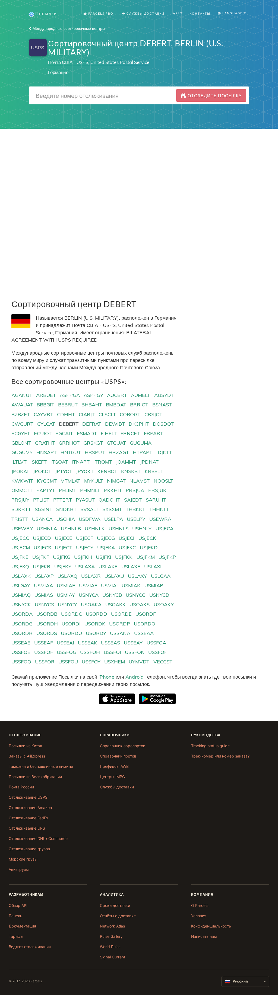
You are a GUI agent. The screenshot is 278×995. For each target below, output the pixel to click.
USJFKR (41, 566)
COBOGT (130, 414)
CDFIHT (66, 414)
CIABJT (87, 414)
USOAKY (164, 604)
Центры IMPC (112, 776)
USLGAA (160, 576)
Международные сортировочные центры (68, 28)
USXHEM (114, 662)
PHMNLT (90, 490)
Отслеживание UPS (27, 828)
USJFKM (146, 557)
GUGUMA (140, 443)
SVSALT (89, 509)
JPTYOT (63, 471)
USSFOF (43, 652)
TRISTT (19, 519)
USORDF (145, 614)
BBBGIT (45, 405)
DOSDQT (163, 424)
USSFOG (66, 652)
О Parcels (199, 905)
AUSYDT (164, 395)
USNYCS (44, 604)
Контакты (200, 13)
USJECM (20, 547)
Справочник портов (118, 756)
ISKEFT (38, 462)
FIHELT (109, 433)
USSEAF (43, 643)
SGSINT (43, 509)
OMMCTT (22, 490)
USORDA (22, 614)
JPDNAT (149, 462)
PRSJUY (20, 500)
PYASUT (85, 500)
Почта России (21, 787)
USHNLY (141, 528)
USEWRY (22, 528)
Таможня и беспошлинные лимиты (41, 766)
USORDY (96, 633)
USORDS (46, 633)
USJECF (84, 538)
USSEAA (144, 633)
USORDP (119, 624)
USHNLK (95, 528)
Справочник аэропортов (122, 745)
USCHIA (65, 519)
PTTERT (62, 500)
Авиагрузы (19, 869)
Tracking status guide (210, 745)
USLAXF (130, 566)
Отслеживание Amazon (30, 807)
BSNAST (162, 405)
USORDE (121, 614)
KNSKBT (131, 471)
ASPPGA (70, 395)
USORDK (94, 624)
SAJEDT (133, 500)
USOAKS (139, 604)
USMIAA (43, 585)
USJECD (42, 538)
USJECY (84, 547)
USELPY (136, 519)
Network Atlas (112, 926)
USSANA (120, 633)
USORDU (71, 633)
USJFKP (167, 557)
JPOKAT (20, 471)
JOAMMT (126, 462)
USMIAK (131, 585)
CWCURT (22, 424)
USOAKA (91, 604)
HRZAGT (119, 452)
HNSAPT (46, 452)
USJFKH (83, 557)
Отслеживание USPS (28, 797)
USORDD (96, 614)
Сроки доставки (115, 905)
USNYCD (159, 595)
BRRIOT (139, 405)
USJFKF (40, 557)
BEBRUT (68, 405)
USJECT (63, 547)
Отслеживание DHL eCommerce (38, 838)
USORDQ (144, 624)
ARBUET (46, 395)
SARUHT (156, 500)
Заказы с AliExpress (27, 756)
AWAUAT (22, 405)
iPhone (106, 677)
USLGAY (20, 585)
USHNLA (47, 528)
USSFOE (20, 652)
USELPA (113, 519)
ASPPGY (93, 395)
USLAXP (44, 576)
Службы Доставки (145, 13)
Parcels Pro (100, 13)
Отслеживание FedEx (28, 818)
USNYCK (21, 604)
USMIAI (109, 585)
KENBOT (107, 471)
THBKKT (135, 509)
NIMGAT (116, 481)
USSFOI (112, 652)
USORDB (46, 614)
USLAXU (114, 576)
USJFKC (127, 547)
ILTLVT (19, 462)
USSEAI (65, 643)
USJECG (106, 538)
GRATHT (45, 443)
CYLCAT (46, 424)
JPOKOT (42, 471)
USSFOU (68, 662)
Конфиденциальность (211, 926)
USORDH (47, 624)
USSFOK (134, 652)
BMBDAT (116, 405)
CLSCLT (107, 414)
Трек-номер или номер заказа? (220, 756)
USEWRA (160, 519)
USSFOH (90, 652)
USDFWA (89, 519)
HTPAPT (142, 452)
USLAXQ (67, 576)
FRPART (153, 433)
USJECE (63, 538)
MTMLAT (70, 481)
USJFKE (20, 557)
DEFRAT (91, 424)
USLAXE (108, 566)
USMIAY (66, 595)
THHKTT (159, 509)
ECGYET (20, 433)
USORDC (71, 614)
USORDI (71, 624)
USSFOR (45, 662)
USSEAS (110, 643)
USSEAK (87, 643)
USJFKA (106, 547)
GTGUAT (116, 443)
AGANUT (21, 395)
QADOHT (109, 500)
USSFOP (158, 652)
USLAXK (21, 576)
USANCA (42, 519)
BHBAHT (91, 405)
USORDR (22, 633)
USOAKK (115, 604)
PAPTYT (45, 490)
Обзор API (18, 905)
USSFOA (156, 643)
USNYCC (135, 595)
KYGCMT (47, 481)
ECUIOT (43, 433)
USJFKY (62, 566)
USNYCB (112, 595)
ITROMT (102, 462)
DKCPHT (139, 424)
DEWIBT (115, 424)
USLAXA (85, 566)
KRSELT (154, 471)
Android (134, 677)
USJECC (20, 538)
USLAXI (153, 566)
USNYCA (89, 595)
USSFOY (91, 662)
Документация (22, 926)
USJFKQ (20, 566)
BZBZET (20, 414)
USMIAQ (21, 595)
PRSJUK (157, 490)
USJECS (42, 547)
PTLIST (41, 500)
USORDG (22, 624)
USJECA (164, 528)
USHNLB (71, 528)
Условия (198, 915)
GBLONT (21, 443)
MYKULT (93, 481)
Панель (15, 915)
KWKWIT (22, 481)
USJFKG (61, 557)
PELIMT (67, 490)
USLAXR (91, 576)
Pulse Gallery (111, 936)
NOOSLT (163, 481)
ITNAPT (81, 462)
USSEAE (20, 643)
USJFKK (123, 557)
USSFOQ (21, 662)
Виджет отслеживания (30, 946)
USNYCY (67, 604)
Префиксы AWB (114, 766)
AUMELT (140, 395)
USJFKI (103, 557)
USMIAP (153, 585)
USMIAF (88, 585)
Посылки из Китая (25, 745)
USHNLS (118, 528)
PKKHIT (113, 490)
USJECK (147, 538)
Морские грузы (23, 859)
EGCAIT (64, 433)
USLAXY (137, 576)
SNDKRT (66, 509)
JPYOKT (85, 471)
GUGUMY (22, 452)
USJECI (126, 538)
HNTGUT (71, 452)
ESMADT (87, 433)
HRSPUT (95, 452)
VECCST (162, 662)
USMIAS (43, 595)
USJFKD (149, 547)
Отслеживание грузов (29, 848)
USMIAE (66, 585)
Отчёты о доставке (118, 915)
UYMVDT (139, 662)
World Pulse (110, 946)
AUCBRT (117, 395)
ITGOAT (59, 462)
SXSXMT (112, 509)
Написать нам (204, 936)
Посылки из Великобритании (35, 776)
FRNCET (130, 433)
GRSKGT (93, 443)
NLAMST (139, 481)
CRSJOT (153, 414)
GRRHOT (69, 443)
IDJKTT (164, 452)
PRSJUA (135, 490)
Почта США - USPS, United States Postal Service (98, 62)
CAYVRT (43, 414)
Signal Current (112, 957)
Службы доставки (117, 787)
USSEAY (133, 643)
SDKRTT (21, 509)
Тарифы (16, 936)
